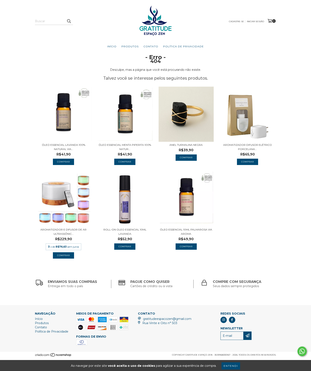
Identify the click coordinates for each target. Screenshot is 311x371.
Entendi (231, 365)
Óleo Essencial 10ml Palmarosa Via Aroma (186, 231)
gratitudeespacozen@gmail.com (167, 319)
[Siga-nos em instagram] (223, 320)
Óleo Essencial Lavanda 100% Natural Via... (63, 147)
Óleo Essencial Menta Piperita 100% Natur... (125, 147)
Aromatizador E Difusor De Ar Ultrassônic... (63, 231)
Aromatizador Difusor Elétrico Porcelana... (247, 147)
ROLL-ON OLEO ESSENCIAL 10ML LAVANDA (124, 231)
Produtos (130, 46)
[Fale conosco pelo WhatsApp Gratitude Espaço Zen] (302, 351)
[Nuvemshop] (53, 356)
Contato (150, 46)
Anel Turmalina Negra (186, 144)
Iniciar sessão (255, 21)
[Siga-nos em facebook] (232, 320)
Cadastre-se (236, 21)
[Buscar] (69, 21)
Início (112, 46)
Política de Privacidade (183, 46)
